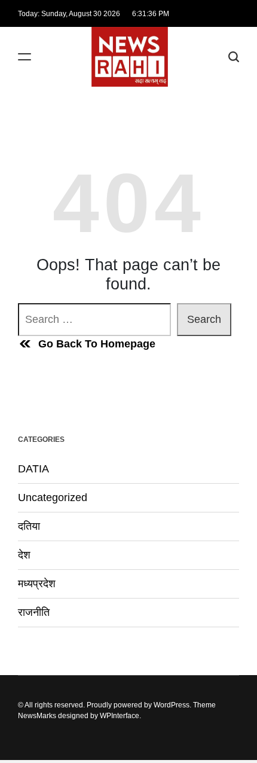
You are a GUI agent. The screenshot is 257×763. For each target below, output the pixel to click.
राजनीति (34, 612)
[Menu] (24, 57)
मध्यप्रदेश (37, 584)
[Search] (233, 57)
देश (24, 555)
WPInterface (119, 716)
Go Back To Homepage (96, 344)
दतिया (29, 526)
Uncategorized (52, 497)
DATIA (33, 469)
